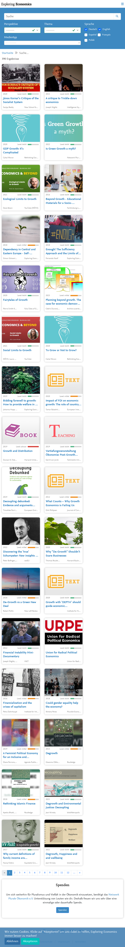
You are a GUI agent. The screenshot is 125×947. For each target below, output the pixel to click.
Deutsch (93, 29)
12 (68, 872)
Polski (92, 40)
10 (55, 872)
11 (62, 872)
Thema (48, 24)
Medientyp (10, 37)
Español (92, 35)
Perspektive (11, 24)
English (106, 29)
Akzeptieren (30, 941)
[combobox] (42, 43)
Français (106, 35)
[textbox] (42, 43)
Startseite (7, 53)
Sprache (89, 24)
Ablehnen (12, 941)
